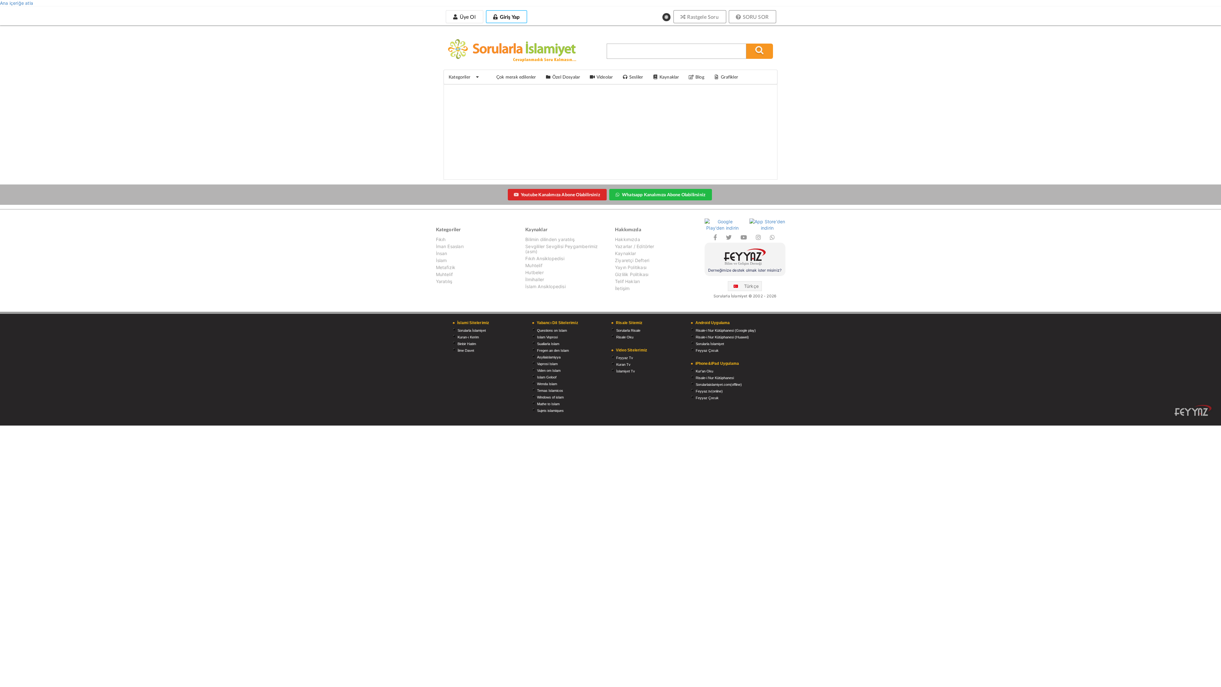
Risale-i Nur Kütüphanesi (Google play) (726, 330)
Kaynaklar (625, 253)
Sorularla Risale (628, 330)
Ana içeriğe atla (16, 3)
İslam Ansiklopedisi (545, 286)
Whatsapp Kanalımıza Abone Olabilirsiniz (663, 194)
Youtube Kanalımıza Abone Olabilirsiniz (560, 194)
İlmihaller (534, 279)
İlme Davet (466, 350)
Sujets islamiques (550, 411)
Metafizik (446, 267)
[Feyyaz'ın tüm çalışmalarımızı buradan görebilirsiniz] (1193, 410)
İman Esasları (450, 246)
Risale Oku (624, 337)
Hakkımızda (627, 239)
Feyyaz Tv (624, 358)
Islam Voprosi (547, 337)
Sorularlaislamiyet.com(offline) (719, 384)
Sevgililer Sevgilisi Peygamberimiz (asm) (561, 249)
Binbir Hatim (467, 344)
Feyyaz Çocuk (707, 350)
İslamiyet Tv (625, 371)
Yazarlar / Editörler (634, 246)
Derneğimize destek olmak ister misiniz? (745, 270)
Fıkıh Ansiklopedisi (544, 258)
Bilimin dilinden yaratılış (550, 239)
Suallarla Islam (548, 344)
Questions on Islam (552, 330)
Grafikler (729, 77)
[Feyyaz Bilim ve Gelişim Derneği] (745, 257)
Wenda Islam (547, 384)
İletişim (622, 288)
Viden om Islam (549, 370)
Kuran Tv (623, 364)
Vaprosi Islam (547, 364)
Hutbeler (534, 272)
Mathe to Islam (548, 404)
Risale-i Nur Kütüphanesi (715, 378)
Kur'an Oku (704, 371)
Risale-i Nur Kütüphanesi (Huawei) (722, 337)
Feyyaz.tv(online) (709, 391)
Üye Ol (466, 17)
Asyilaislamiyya (549, 357)
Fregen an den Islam (553, 350)
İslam (441, 260)
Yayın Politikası (630, 267)
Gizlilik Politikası (631, 274)
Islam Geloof (546, 377)
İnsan (441, 253)
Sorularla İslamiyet (472, 330)
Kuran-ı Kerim (468, 337)
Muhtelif (444, 274)
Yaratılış (444, 281)
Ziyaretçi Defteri (632, 260)
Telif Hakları (627, 281)
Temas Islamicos (550, 390)
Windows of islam (550, 397)
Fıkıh (441, 239)
